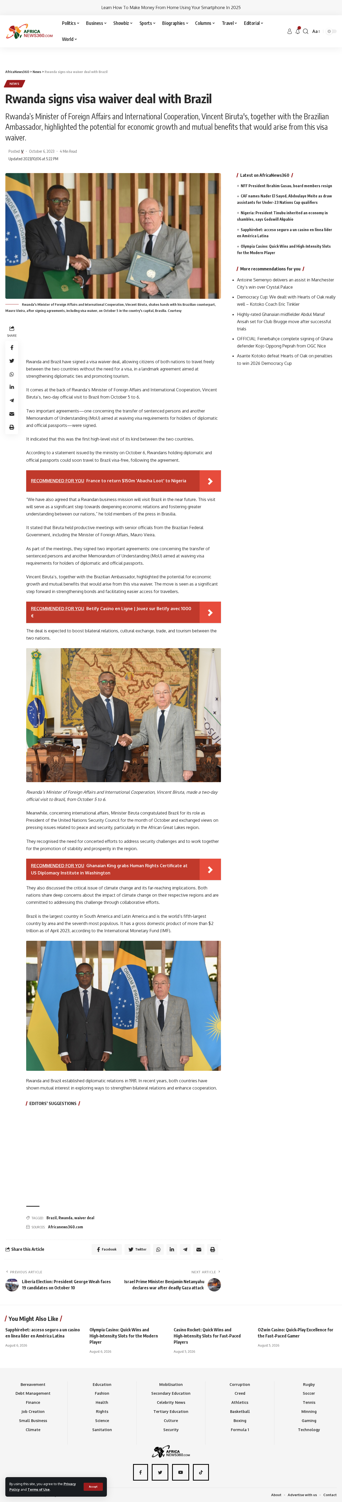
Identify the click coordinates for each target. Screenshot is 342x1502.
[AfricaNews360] (29, 31)
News (15, 84)
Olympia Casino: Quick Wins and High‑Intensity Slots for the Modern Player (124, 1336)
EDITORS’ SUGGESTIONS (52, 1103)
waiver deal (84, 1218)
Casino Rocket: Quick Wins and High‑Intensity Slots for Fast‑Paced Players (207, 1336)
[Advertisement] (171, 47)
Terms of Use (39, 1489)
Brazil (51, 1218)
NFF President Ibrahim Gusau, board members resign (286, 186)
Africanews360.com (65, 1227)
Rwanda (65, 1218)
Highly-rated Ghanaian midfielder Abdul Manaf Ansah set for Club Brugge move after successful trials (284, 321)
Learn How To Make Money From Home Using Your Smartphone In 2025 (171, 7)
